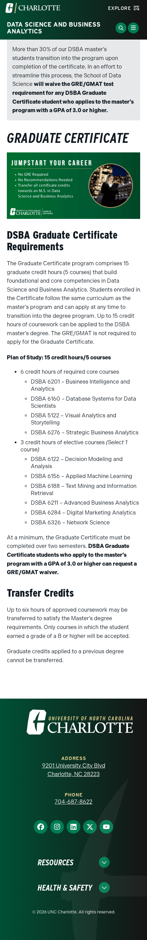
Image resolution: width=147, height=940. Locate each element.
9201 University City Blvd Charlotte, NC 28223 (73, 770)
